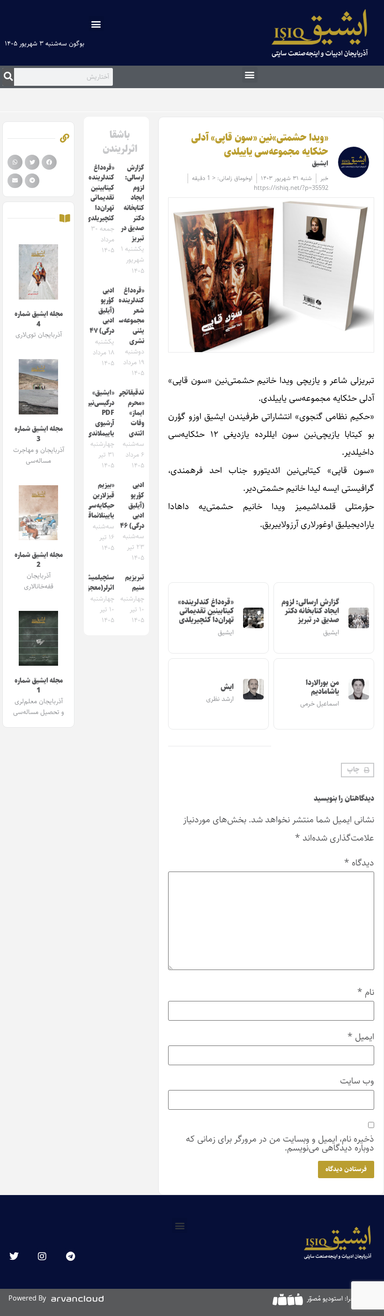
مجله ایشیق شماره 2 (38, 560)
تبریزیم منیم (134, 582)
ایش (227, 687)
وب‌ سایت (357, 1080)
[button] (96, 23)
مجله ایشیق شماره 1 (38, 686)
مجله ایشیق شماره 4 (38, 319)
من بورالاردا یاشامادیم (322, 687)
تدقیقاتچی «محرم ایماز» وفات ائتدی (130, 413)
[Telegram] (70, 1256)
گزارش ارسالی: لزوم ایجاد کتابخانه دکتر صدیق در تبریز (310, 611)
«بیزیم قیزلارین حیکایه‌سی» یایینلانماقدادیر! (93, 500)
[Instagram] (42, 1256)
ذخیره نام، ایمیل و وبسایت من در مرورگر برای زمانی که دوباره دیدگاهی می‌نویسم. (280, 1143)
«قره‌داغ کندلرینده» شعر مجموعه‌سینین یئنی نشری (125, 316)
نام (365, 992)
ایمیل (360, 1036)
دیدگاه (359, 862)
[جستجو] (8, 77)
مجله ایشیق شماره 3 (38, 434)
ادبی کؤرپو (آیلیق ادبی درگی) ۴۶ (132, 505)
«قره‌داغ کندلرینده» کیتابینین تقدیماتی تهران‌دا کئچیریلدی (206, 611)
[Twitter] (14, 1256)
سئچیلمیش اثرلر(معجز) (99, 582)
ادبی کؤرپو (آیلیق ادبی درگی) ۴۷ (101, 311)
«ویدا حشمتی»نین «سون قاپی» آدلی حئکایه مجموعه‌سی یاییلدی (259, 144)
